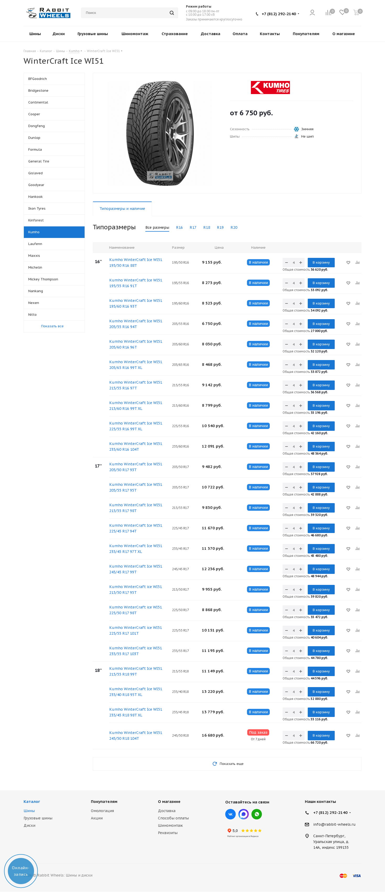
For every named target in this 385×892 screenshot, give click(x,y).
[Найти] (172, 13)
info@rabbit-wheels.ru (334, 824)
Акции (97, 818)
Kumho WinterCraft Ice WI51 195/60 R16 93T (135, 303)
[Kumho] (270, 87)
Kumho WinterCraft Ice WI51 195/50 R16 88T (135, 262)
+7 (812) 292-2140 (279, 13)
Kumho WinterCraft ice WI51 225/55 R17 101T (135, 630)
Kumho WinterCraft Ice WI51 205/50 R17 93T (135, 467)
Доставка (166, 810)
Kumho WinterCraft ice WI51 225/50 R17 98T (135, 610)
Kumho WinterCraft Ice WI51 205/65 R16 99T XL (135, 365)
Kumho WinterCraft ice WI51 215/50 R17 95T (135, 589)
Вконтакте (230, 814)
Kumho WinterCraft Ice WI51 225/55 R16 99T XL (135, 426)
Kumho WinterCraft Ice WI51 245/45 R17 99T (135, 569)
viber (256, 814)
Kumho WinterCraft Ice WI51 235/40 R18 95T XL (135, 692)
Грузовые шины (38, 818)
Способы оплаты (173, 818)
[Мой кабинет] (312, 13)
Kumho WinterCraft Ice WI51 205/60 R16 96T (135, 344)
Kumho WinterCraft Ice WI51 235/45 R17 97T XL (135, 548)
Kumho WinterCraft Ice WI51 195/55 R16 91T (135, 283)
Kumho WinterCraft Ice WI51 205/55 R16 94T (135, 324)
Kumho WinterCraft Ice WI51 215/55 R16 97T (135, 385)
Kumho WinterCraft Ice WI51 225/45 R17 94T (135, 528)
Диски (29, 825)
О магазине (169, 801)
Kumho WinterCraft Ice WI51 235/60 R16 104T (135, 446)
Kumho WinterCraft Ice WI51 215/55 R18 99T (135, 671)
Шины (29, 810)
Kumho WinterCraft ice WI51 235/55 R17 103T (135, 651)
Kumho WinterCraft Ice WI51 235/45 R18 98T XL (135, 712)
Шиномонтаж (170, 825)
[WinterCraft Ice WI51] (160, 133)
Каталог (32, 801)
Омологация (102, 810)
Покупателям (104, 801)
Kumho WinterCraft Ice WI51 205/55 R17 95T (135, 487)
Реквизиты (168, 832)
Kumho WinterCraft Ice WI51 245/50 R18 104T (135, 735)
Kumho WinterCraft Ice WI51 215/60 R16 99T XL (135, 405)
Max (243, 814)
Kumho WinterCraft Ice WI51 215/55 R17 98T (135, 508)
